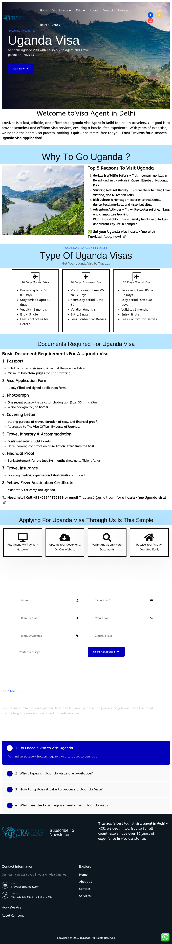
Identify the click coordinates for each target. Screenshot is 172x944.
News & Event (49, 25)
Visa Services (60, 10)
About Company (13, 915)
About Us (85, 882)
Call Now (19, 68)
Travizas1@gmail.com (25, 886)
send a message (104, 651)
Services (123, 10)
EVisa (79, 10)
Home (44, 10)
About (94, 10)
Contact (108, 10)
